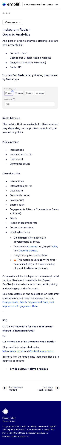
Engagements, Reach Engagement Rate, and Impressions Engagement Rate (28, 304)
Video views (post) (13, 351)
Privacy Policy (8, 418)
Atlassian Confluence (38, 433)
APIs (54, 246)
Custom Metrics (28, 250)
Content (6, 13)
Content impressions (41, 351)
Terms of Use (8, 421)
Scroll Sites (19, 433)
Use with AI (12, 22)
